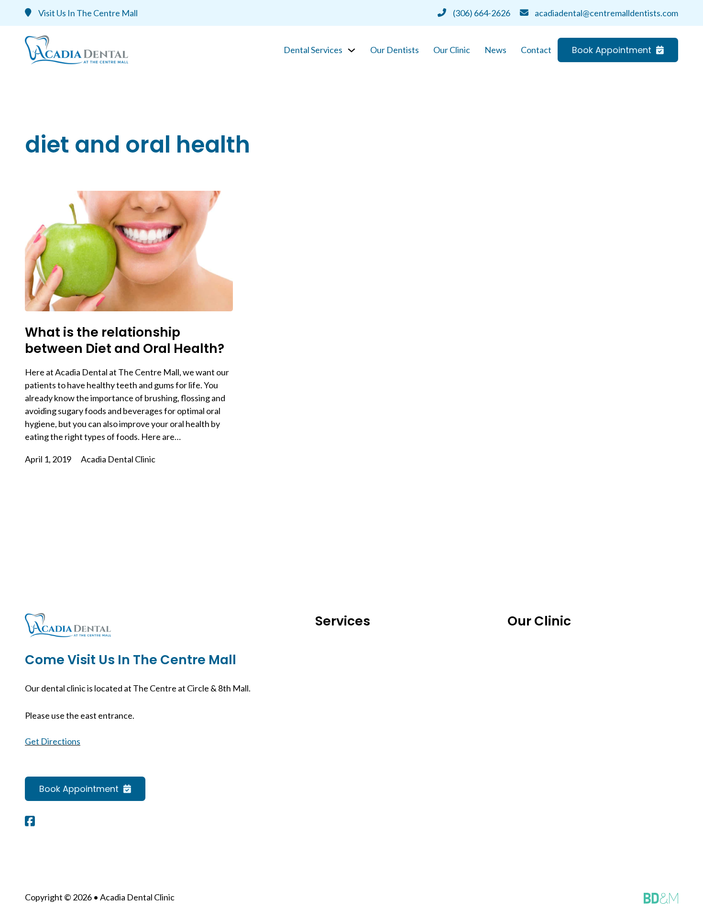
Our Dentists (394, 49)
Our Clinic (451, 49)
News (495, 49)
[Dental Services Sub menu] (351, 50)
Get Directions (52, 741)
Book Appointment (611, 50)
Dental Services (313, 49)
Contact (536, 49)
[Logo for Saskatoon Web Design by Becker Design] (661, 897)
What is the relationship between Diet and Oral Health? (124, 340)
